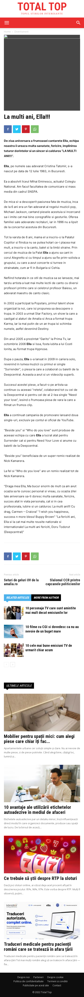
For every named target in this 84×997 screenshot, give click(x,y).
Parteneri (38, 977)
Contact (57, 985)
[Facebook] (8, 129)
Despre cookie (55, 977)
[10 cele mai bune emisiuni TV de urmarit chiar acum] (13, 650)
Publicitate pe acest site (36, 985)
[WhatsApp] (35, 129)
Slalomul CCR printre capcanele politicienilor (63, 582)
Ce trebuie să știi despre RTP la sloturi (40, 878)
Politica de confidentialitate (28, 981)
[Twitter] (17, 129)
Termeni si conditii (57, 981)
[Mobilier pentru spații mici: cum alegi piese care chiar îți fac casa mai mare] (42, 712)
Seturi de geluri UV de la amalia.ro (21, 582)
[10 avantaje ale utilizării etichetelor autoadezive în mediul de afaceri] (42, 783)
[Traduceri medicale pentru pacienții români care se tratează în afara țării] (42, 920)
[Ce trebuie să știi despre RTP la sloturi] (42, 854)
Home (7, 31)
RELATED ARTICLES (17, 597)
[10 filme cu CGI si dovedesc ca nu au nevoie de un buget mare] (13, 631)
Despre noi (23, 977)
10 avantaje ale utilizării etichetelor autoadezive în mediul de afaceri (37, 810)
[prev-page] (6, 664)
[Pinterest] (26, 129)
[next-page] (12, 664)
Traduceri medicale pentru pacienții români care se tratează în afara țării (38, 946)
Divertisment (21, 31)
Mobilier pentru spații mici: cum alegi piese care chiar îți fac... (39, 739)
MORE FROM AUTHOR (46, 597)
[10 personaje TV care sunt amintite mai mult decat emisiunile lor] (13, 612)
